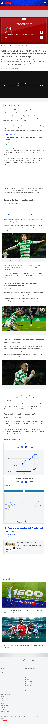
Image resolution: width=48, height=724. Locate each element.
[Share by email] (18, 105)
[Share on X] (10, 105)
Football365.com (5, 675)
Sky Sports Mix (28, 690)
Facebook (11, 660)
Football (4, 8)
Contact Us (3, 718)
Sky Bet (3, 670)
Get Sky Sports (17, 142)
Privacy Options (27, 716)
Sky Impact (3, 707)
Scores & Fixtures (22, 7)
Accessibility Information (37, 716)
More (44, 7)
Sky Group (3, 701)
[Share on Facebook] (5, 105)
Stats (19, 45)
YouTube (36, 660)
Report (3, 45)
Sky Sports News (28, 685)
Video (15, 45)
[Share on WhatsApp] (14, 105)
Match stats (13, 134)
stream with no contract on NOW (33, 142)
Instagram (28, 660)
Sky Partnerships (4, 705)
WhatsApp (6, 662)
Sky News (3, 698)
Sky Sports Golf (28, 677)
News (11, 7)
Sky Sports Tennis (28, 681)
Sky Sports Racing (29, 688)
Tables (28, 7)
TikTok (19, 660)
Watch (14, 7)
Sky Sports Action (28, 683)
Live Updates (9, 45)
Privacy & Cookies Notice (16, 716)
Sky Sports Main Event (29, 670)
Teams (27, 45)
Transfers (34, 7)
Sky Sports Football (29, 673)
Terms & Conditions (5, 716)
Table (23, 45)
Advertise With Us (5, 711)
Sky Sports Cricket (29, 675)
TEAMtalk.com (4, 673)
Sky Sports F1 (27, 679)
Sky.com (3, 696)
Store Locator (4, 709)
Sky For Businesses (5, 703)
